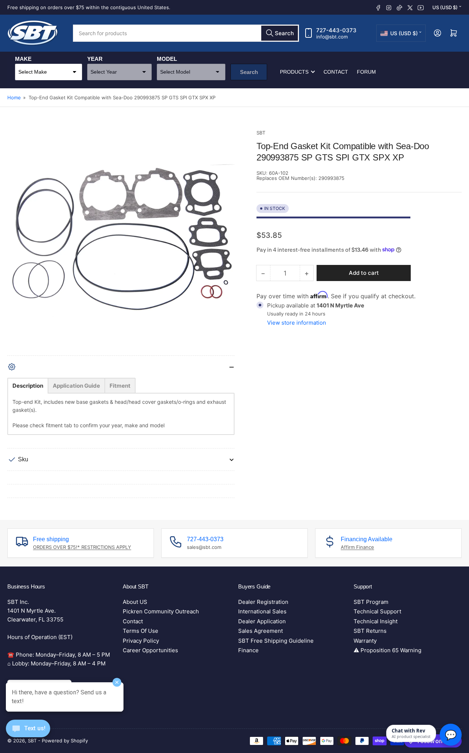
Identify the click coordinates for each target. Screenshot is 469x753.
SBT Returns (370, 630)
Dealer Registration (263, 601)
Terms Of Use (140, 630)
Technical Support (377, 611)
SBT (260, 133)
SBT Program (371, 601)
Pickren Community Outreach (161, 611)
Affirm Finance (357, 547)
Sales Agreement (260, 630)
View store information (296, 322)
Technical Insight (376, 621)
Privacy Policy (141, 640)
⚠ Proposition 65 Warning (387, 650)
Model (167, 59)
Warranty (365, 640)
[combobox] (186, 33)
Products (294, 72)
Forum (366, 72)
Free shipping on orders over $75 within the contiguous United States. (88, 7)
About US (135, 601)
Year (95, 59)
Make (23, 59)
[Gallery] (120, 242)
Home (14, 97)
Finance (248, 650)
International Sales (262, 611)
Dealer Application (262, 621)
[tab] (27, 386)
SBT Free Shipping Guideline (276, 640)
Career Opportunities (150, 650)
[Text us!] (28, 734)
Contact (336, 72)
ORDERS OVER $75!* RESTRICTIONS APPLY (82, 547)
